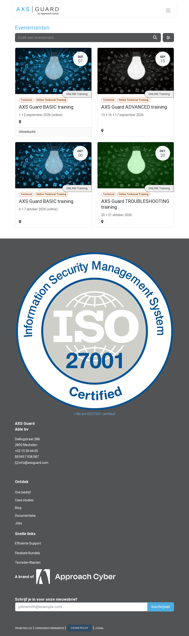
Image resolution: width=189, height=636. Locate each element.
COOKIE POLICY (79, 628)
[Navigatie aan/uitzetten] (168, 10)
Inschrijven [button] (160, 606)
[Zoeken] (155, 37)
